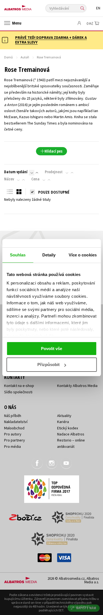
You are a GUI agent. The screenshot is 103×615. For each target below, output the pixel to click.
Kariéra (63, 421)
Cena (35, 179)
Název (9, 179)
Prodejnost (54, 172)
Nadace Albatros (70, 434)
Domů (8, 57)
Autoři (25, 57)
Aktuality (64, 415)
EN (98, 8)
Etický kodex (67, 428)
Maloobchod (14, 428)
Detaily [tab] (49, 255)
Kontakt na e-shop (19, 385)
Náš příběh (12, 415)
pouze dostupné (53, 192)
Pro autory (12, 434)
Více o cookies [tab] (83, 255)
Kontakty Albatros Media (77, 385)
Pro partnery (14, 440)
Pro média (12, 446)
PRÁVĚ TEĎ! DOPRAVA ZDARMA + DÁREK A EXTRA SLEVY (51, 40)
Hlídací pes (53, 151)
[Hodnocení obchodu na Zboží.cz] (25, 515)
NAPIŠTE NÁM (86, 608)
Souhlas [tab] (18, 255)
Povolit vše (51, 348)
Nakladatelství (15, 421)
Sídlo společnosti (18, 391)
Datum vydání (15, 172)
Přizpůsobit (48, 364)
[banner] (29, 6)
